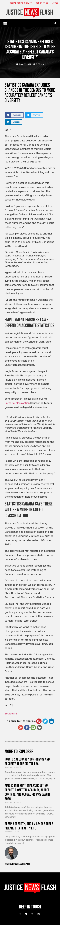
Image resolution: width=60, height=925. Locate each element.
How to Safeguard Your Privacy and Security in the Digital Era (27, 761)
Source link (11, 713)
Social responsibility (21, 3)
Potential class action (17, 403)
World (55, 3)
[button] (5, 23)
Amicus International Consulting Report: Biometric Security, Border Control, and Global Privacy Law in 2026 (27, 792)
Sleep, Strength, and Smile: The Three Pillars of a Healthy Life (29, 826)
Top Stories (42, 3)
